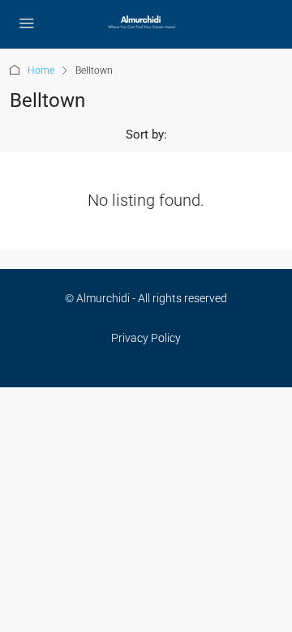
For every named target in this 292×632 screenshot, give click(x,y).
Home (41, 70)
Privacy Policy (146, 337)
